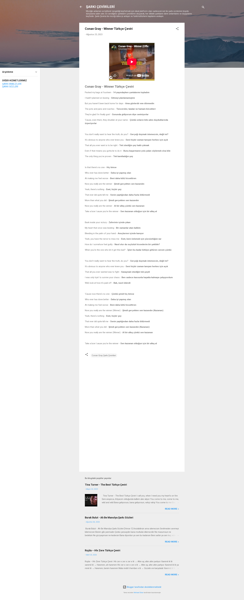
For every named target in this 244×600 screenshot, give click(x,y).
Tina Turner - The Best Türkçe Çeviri (106, 484)
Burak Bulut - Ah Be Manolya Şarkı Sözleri (109, 517)
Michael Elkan (138, 593)
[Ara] (203, 7)
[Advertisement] (196, 65)
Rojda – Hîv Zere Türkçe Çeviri (103, 550)
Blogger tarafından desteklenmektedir (143, 587)
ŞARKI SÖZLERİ (10, 86)
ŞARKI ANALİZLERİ (11, 84)
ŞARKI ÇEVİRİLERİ (100, 7)
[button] (177, 29)
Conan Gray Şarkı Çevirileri (104, 355)
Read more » (172, 509)
